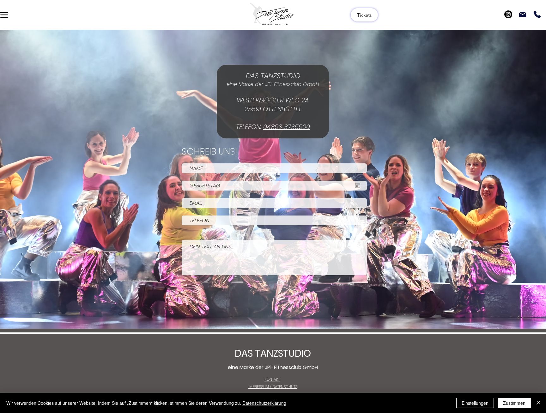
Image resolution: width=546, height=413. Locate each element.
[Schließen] (538, 403)
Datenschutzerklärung (264, 403)
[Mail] (523, 14)
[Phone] (537, 14)
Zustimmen (514, 403)
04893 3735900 (286, 126)
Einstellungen (475, 403)
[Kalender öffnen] (357, 185)
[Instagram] (508, 14)
